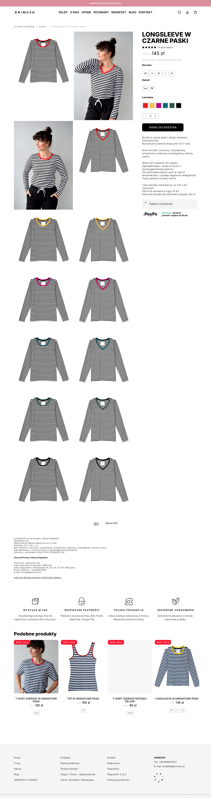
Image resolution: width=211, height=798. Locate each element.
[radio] (145, 73)
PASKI (42, 26)
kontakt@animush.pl (173, 766)
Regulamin (113, 768)
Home (17, 757)
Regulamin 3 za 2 (116, 774)
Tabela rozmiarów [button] (161, 203)
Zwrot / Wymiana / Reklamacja (77, 779)
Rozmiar (147, 65)
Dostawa (65, 757)
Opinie (17, 768)
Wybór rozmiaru (69, 768)
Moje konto (113, 763)
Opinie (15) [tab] (111, 523)
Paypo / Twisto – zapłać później (78, 774)
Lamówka (147, 97)
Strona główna (24, 26)
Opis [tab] (96, 523)
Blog (16, 774)
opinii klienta (165, 47)
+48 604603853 (168, 761)
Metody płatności (70, 763)
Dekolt (146, 80)
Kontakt (111, 757)
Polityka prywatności (118, 779)
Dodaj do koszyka (163, 127)
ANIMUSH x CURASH (25, 779)
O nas (17, 763)
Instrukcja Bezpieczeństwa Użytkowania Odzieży (37, 577)
